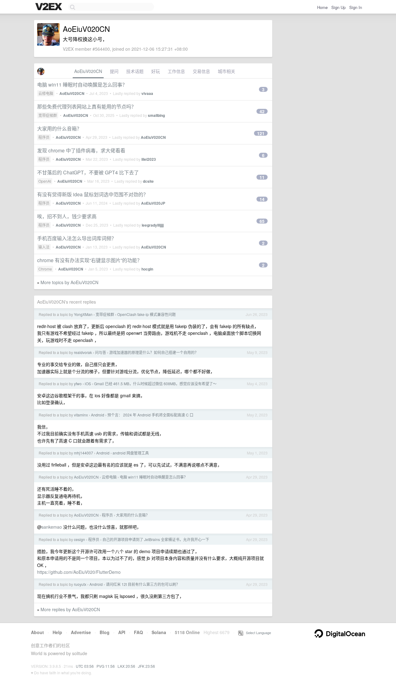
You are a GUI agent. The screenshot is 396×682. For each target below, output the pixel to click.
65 (262, 221)
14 (262, 199)
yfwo (78, 383)
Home (322, 7)
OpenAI (44, 181)
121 (261, 133)
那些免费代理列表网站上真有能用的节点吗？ (86, 106)
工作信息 (176, 71)
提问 (114, 71)
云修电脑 (45, 93)
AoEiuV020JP (153, 203)
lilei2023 (148, 159)
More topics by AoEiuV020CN (69, 282)
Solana (159, 632)
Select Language (257, 632)
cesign (79, 539)
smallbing (156, 115)
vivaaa (147, 93)
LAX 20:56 (126, 666)
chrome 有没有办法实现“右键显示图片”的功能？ (89, 260)
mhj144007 (83, 452)
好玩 (155, 71)
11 (262, 177)
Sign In (355, 7)
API (121, 632)
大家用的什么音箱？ (59, 128)
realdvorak (83, 352)
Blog (105, 632)
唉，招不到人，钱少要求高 (67, 216)
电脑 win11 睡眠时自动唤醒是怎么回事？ (82, 84)
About (37, 632)
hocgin (147, 269)
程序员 (44, 137)
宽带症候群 (47, 115)
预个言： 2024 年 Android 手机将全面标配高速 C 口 (150, 414)
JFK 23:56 (146, 666)
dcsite (148, 181)
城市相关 (226, 71)
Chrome (45, 268)
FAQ (138, 632)
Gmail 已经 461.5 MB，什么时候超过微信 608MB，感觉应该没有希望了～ (155, 383)
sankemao (51, 527)
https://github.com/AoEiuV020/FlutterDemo (79, 572)
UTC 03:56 (85, 666)
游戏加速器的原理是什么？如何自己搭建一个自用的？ (153, 352)
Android (97, 414)
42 (262, 111)
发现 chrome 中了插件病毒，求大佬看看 (81, 150)
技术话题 (135, 71)
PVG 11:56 (106, 666)
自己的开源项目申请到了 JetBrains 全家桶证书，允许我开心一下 (155, 539)
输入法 (44, 246)
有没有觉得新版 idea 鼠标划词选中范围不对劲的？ (92, 194)
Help (57, 632)
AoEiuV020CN (88, 71)
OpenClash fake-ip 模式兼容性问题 (146, 314)
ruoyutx (80, 584)
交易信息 (201, 71)
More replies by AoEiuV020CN (70, 609)
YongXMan (83, 314)
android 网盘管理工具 (131, 452)
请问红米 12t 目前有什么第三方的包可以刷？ (143, 584)
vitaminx (81, 414)
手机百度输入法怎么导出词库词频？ (76, 238)
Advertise (81, 632)
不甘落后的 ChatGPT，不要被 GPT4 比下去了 (88, 172)
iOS (88, 383)
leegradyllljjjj (153, 225)
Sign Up (338, 7)
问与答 (100, 352)
